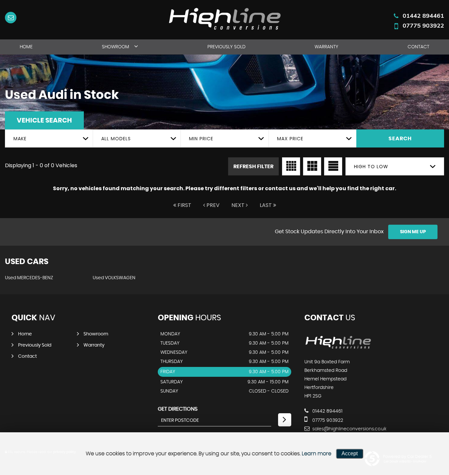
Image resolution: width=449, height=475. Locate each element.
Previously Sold (226, 47)
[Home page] (224, 18)
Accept (350, 453)
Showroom (115, 47)
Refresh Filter (253, 166)
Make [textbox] (20, 138)
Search (400, 138)
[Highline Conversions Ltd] (338, 348)
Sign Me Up (413, 232)
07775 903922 (423, 25)
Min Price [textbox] (201, 138)
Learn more (316, 453)
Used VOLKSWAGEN (114, 278)
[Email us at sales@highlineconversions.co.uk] (10, 17)
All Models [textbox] (116, 138)
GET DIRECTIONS (178, 409)
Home (26, 47)
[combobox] (49, 138)
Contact (418, 47)
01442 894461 (423, 15)
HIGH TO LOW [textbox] (371, 166)
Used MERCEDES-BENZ (29, 278)
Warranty (326, 47)
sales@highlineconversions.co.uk (349, 429)
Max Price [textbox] (290, 138)
